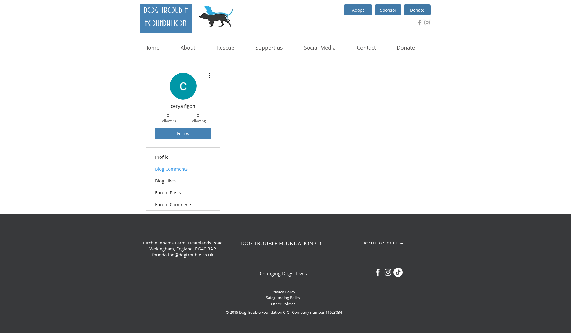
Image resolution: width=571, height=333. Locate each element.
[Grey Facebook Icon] (419, 22)
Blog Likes (165, 181)
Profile (161, 157)
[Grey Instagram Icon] (427, 22)
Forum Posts (168, 192)
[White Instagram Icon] (388, 272)
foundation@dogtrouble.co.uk (182, 255)
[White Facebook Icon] (377, 272)
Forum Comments (173, 204)
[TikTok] (398, 272)
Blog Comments (171, 169)
